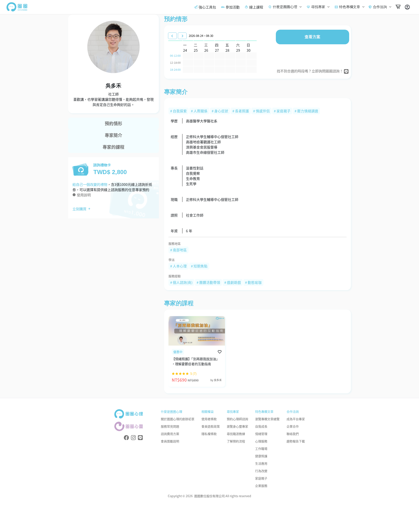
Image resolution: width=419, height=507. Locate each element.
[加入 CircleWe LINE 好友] (140, 437)
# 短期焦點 (199, 266)
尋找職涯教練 (236, 434)
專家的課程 (113, 147)
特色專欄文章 (349, 7)
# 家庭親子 (282, 110)
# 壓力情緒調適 (306, 110)
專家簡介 (113, 135)
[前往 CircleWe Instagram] (133, 437)
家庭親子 (261, 478)
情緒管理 (261, 434)
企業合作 (293, 426)
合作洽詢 (380, 7)
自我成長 (261, 426)
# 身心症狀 (220, 110)
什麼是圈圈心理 (285, 7)
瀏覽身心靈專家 (237, 426)
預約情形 (113, 123)
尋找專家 (318, 7)
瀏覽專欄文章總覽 (267, 419)
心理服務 (261, 441)
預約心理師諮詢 (237, 419)
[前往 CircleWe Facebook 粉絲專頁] (126, 437)
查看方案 (312, 37)
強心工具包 (207, 7)
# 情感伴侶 (261, 110)
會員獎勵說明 (170, 441)
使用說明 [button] (83, 194)
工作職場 (261, 448)
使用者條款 (209, 419)
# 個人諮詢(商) (181, 282)
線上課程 (256, 7)
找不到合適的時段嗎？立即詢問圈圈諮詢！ (310, 71)
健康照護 (261, 456)
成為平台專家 (296, 419)
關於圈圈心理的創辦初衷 (177, 419)
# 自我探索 (178, 110)
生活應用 (261, 463)
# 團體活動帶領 (208, 282)
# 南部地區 (178, 249)
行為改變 (261, 471)
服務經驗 (174, 276)
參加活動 (233, 7)
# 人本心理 (178, 266)
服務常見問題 (170, 426)
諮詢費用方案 (170, 434)
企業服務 (261, 485)
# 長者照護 (240, 110)
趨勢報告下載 (296, 441)
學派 (171, 259)
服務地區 (174, 243)
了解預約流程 (236, 441)
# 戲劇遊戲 (232, 282)
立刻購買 (79, 208)
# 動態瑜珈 (253, 282)
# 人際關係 (199, 110)
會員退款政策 (210, 426)
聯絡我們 (293, 434)
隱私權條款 (209, 434)
